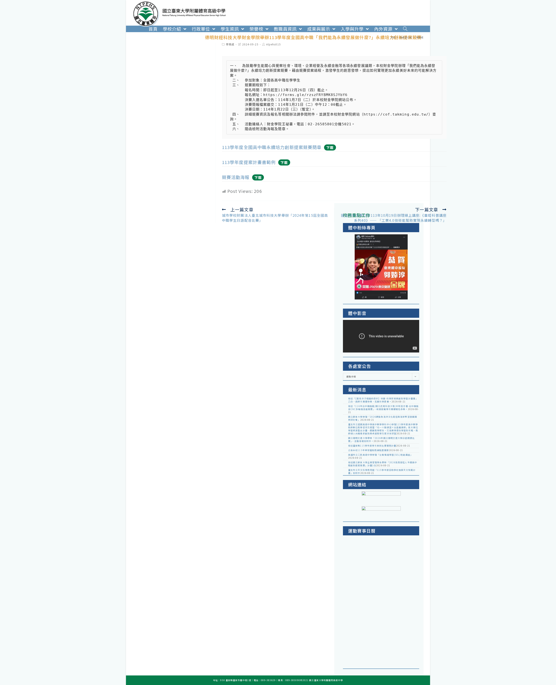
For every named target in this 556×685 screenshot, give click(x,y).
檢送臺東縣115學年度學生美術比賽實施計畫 (372, 445)
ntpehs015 (273, 44)
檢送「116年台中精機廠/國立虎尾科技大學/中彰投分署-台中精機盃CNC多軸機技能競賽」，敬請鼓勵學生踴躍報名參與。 (383, 407)
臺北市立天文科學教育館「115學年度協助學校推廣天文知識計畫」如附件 (381, 471)
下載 (330, 147)
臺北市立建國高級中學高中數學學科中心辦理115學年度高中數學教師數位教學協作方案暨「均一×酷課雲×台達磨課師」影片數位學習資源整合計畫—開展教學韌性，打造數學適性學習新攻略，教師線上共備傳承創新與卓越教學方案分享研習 (383, 429)
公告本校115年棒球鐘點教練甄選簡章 (368, 450)
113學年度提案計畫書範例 (249, 162)
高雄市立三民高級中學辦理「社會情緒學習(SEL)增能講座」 (380, 454)
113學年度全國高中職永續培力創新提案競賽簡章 (271, 147)
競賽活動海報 (236, 177)
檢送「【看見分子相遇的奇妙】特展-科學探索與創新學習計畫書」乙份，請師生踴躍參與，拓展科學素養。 (383, 400)
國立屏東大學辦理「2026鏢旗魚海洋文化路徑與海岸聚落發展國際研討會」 (382, 418)
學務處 (230, 44)
